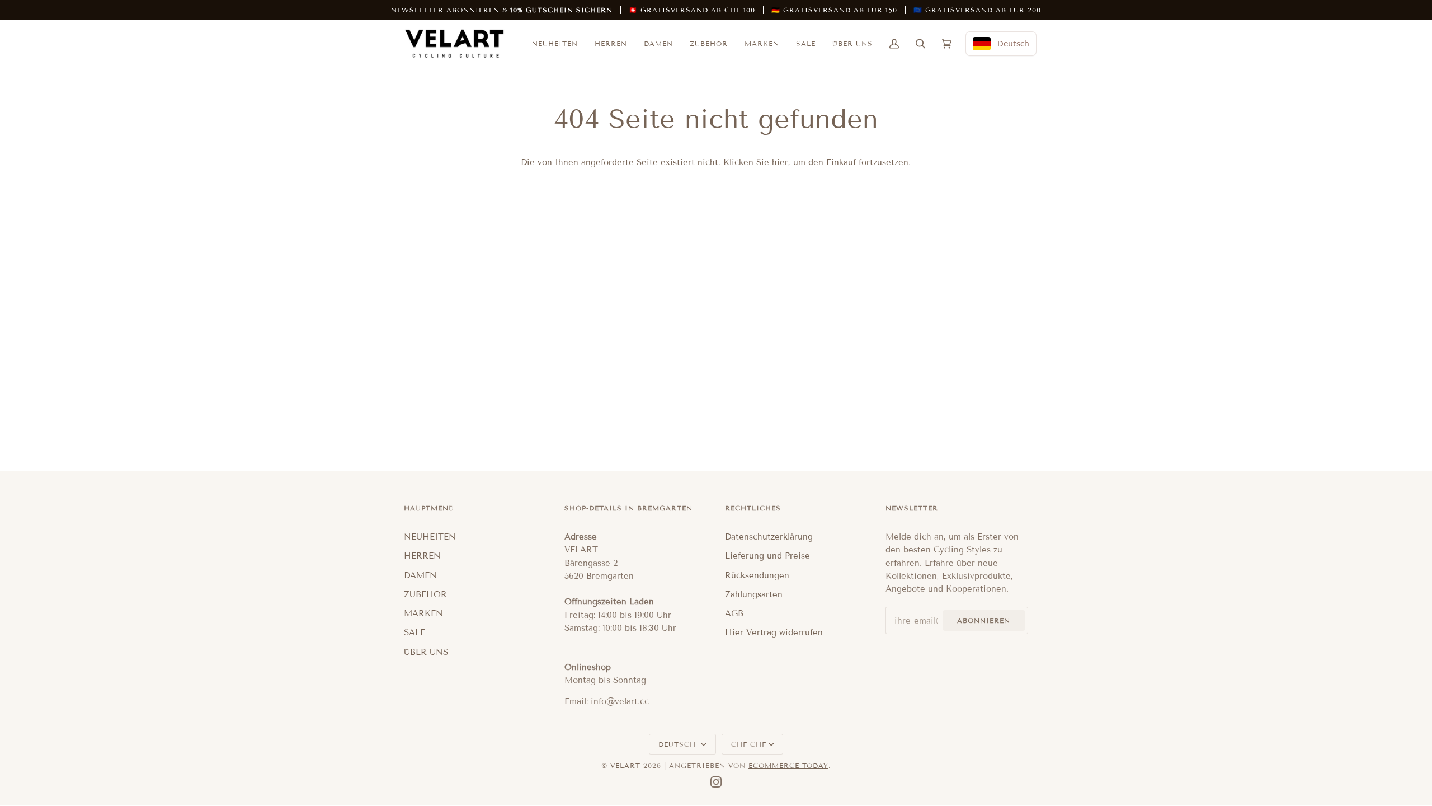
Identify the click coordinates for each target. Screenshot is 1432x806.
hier (780, 162)
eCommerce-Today (788, 765)
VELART (625, 765)
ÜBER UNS (426, 652)
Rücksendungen (757, 575)
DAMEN (420, 575)
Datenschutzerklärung (769, 537)
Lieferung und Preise (767, 556)
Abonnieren (983, 620)
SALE (414, 632)
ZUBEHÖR (425, 594)
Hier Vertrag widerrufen (774, 632)
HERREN (422, 556)
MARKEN (423, 613)
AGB (734, 613)
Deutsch (678, 744)
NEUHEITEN (430, 537)
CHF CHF (748, 744)
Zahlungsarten (754, 594)
